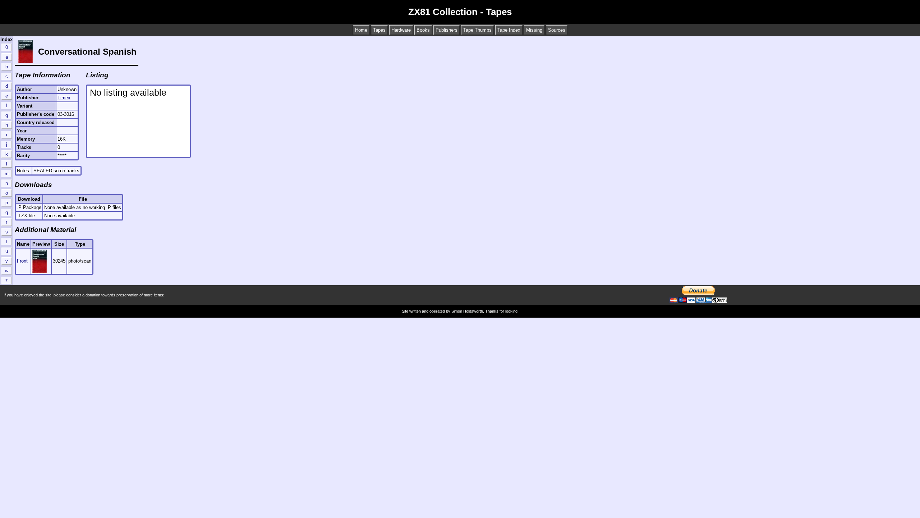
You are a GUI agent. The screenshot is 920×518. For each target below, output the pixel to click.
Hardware (401, 30)
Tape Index (508, 30)
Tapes (379, 30)
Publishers (446, 30)
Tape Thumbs (477, 30)
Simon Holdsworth (467, 311)
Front (22, 261)
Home (361, 30)
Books (423, 30)
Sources (556, 30)
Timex (64, 97)
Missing (534, 30)
